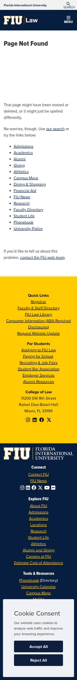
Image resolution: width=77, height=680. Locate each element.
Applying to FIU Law (38, 350)
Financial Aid (25, 190)
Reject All (38, 660)
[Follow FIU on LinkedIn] (29, 487)
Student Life (24, 216)
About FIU (38, 506)
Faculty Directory (28, 209)
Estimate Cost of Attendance (38, 563)
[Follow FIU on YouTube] (47, 487)
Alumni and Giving (38, 550)
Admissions (23, 146)
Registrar (38, 302)
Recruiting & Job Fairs (38, 362)
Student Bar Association (38, 369)
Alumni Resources (38, 381)
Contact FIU (38, 474)
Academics (23, 152)
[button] (68, 5)
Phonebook (23, 222)
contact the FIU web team (42, 257)
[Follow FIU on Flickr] (54, 487)
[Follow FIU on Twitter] (41, 487)
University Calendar (38, 586)
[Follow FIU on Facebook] (35, 487)
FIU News (22, 197)
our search (55, 128)
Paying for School (38, 356)
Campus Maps (26, 178)
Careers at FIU (38, 556)
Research (22, 203)
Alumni (20, 159)
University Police (28, 228)
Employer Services (38, 375)
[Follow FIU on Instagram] (23, 487)
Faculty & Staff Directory (39, 308)
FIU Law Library (38, 314)
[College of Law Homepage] (21, 20)
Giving (19, 165)
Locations (38, 525)
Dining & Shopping (30, 184)
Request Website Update (38, 333)
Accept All (38, 646)
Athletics (21, 171)
